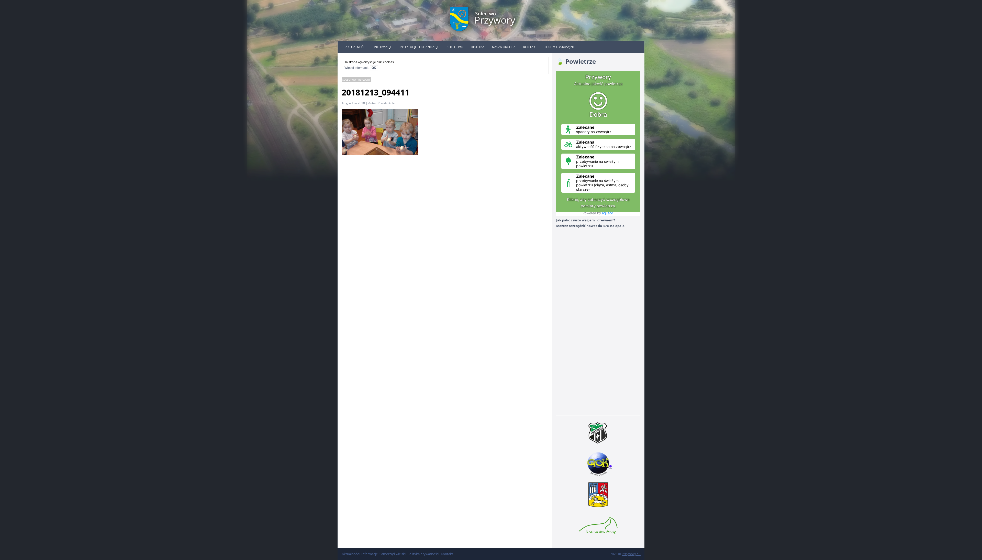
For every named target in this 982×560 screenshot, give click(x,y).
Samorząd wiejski (393, 554)
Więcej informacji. (356, 68)
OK (374, 68)
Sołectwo (455, 47)
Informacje (383, 47)
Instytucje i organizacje (419, 47)
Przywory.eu (631, 554)
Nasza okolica (504, 47)
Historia (477, 47)
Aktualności (355, 47)
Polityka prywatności (423, 554)
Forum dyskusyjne (560, 47)
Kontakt (530, 47)
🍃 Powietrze (576, 61)
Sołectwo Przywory (356, 79)
